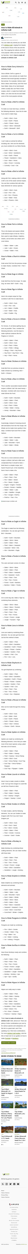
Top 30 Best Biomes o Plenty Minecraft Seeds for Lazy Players (6, 1115)
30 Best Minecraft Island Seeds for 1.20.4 (20, 1091)
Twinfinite (14, 1209)
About (2, 1190)
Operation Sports (14, 1229)
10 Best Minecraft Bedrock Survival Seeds (7, 1071)
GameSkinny (14, 1227)
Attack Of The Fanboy (14, 1214)
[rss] (2, 1184)
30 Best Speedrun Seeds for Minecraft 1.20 (20, 1071)
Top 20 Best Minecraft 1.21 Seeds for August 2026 (7, 1092)
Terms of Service (5, 1192)
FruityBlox (14, 1236)
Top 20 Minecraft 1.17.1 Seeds (6, 1137)
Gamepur (14, 1211)
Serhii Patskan (18, 1075)
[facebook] (14, 1184)
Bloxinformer (14, 1238)
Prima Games (14, 1216)
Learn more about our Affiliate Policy (8, 1052)
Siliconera (14, 1218)
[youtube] (18, 1184)
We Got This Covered (14, 1220)
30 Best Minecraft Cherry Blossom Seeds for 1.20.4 (20, 1138)
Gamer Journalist (14, 1225)
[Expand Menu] (22, 2)
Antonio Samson (5, 1075)
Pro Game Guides (14, 1207)
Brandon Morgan (5, 1120)
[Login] (25, 2)
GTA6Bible (14, 1240)
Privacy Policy (4, 1195)
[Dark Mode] (19, 2)
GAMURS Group (24, 1244)
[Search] (15, 2)
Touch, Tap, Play (14, 1233)
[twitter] (10, 1184)
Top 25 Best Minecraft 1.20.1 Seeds (20, 1114)
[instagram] (6, 1184)
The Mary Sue (14, 1231)
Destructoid (14, 1222)
